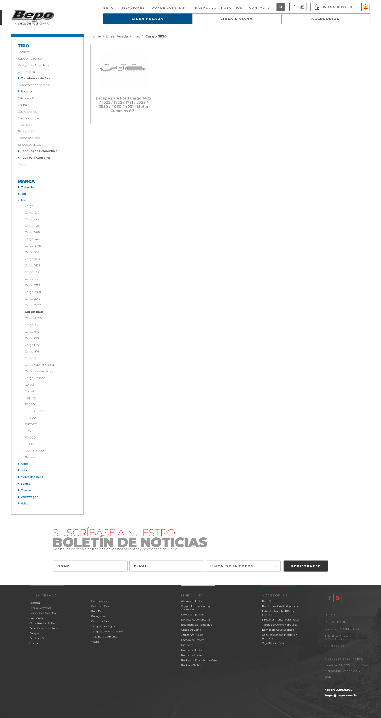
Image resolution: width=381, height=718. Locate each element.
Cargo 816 (32, 351)
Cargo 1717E (33, 272)
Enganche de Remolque (196, 624)
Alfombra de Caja (192, 601)
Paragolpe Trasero (192, 639)
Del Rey (30, 398)
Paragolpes (26, 131)
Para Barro (25, 125)
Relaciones (337, 622)
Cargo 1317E (33, 219)
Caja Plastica (26, 72)
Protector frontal (192, 655)
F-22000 (31, 424)
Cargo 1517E (33, 245)
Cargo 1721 (32, 279)
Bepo (330, 615)
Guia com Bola (28, 118)
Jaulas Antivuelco (192, 634)
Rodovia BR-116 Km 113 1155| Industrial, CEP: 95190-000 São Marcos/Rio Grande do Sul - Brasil (346, 668)
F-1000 (30, 404)
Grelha (22, 105)
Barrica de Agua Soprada (278, 629)
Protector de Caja (192, 650)
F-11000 (30, 418)
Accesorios (275, 595)
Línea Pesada (43, 595)
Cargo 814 (32, 332)
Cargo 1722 (32, 285)
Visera (22, 164)
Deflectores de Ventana (34, 85)
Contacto (335, 646)
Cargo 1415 (32, 226)
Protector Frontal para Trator (280, 619)
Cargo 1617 (32, 252)
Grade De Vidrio (191, 629)
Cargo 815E (33, 345)
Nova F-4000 (34, 451)
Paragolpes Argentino (33, 65)
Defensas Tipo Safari (193, 614)
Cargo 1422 (32, 239)
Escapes (27, 91)
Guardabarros (27, 111)
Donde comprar (342, 628)
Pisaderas (187, 645)
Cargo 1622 (32, 265)
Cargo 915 (31, 358)
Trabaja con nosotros (338, 637)
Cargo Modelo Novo (39, 371)
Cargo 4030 (33, 318)
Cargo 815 (32, 338)
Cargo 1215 (32, 212)
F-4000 (30, 437)
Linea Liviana (194, 595)
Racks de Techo (190, 665)
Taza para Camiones (35, 157)
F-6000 (30, 444)
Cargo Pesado (35, 378)
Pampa (30, 457)
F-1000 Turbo (34, 411)
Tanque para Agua (30, 144)
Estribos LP (26, 98)
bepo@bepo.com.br (341, 695)
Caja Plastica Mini (273, 643)
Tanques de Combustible (39, 151)
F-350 (29, 431)
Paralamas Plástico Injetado (280, 606)
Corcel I (30, 384)
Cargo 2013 (32, 298)
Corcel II (30, 391)
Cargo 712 (31, 325)
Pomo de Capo (29, 138)
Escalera (23, 52)
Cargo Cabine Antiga (39, 365)
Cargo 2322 (33, 305)
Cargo (29, 206)
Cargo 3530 (34, 312)
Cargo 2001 (33, 292)
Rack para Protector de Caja (199, 660)
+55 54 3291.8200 (339, 689)
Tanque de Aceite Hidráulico (279, 624)
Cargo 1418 (32, 232)
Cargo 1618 (32, 259)
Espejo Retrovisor (30, 58)
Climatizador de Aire (35, 78)
